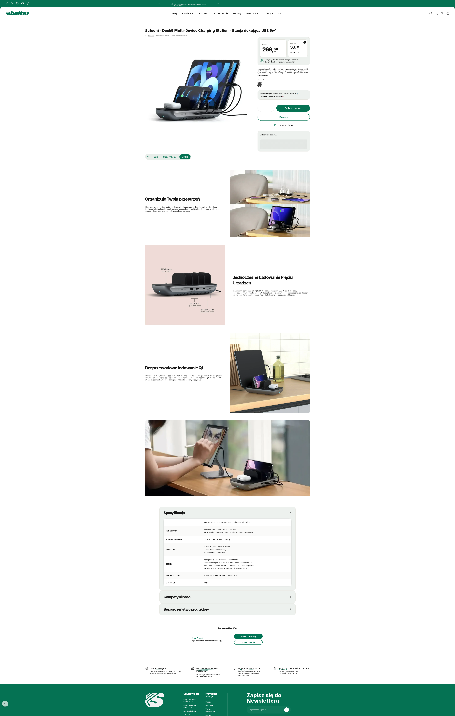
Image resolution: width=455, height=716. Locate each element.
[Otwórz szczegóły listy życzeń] (442, 13)
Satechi (151, 35)
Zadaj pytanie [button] (248, 642)
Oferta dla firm (189, 711)
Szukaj (208, 702)
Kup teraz (283, 117)
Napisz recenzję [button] (248, 636)
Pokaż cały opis (263, 75)
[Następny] (217, 3)
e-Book (186, 715)
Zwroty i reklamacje (210, 710)
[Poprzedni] (159, 3)
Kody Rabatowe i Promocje (190, 706)
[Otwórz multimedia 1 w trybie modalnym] (196, 88)
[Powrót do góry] (148, 156)
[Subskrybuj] (286, 709)
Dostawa (209, 705)
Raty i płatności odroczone (189, 700)
